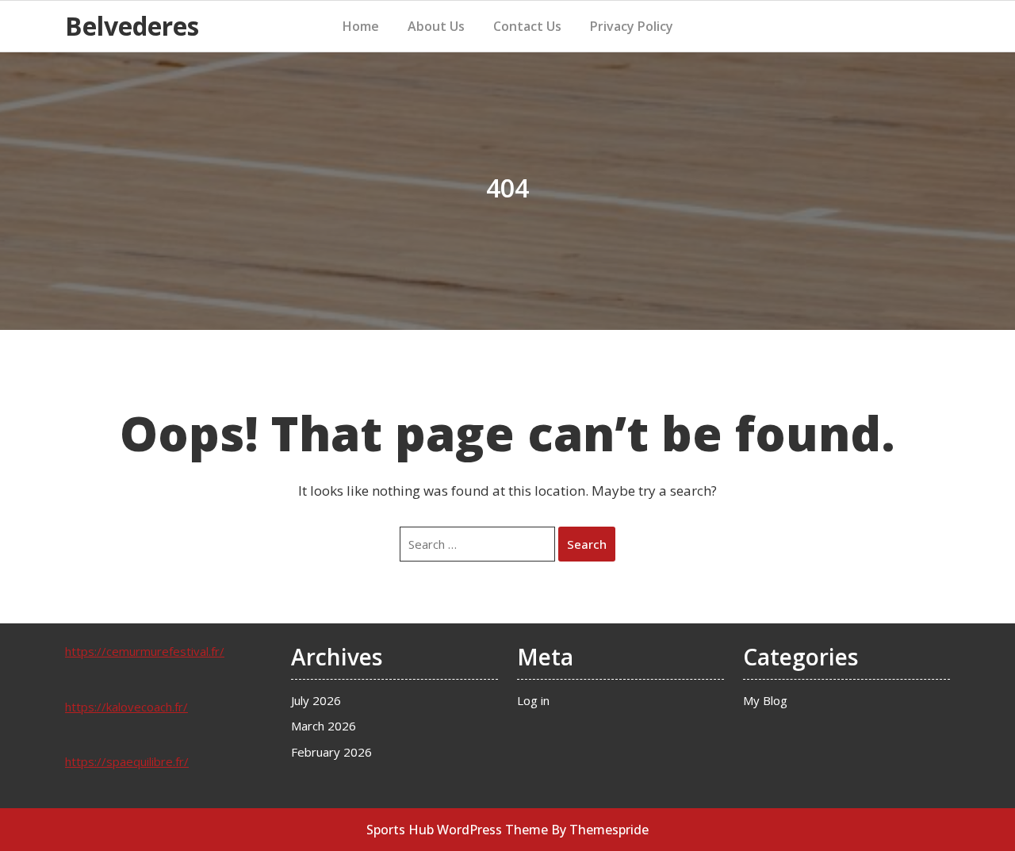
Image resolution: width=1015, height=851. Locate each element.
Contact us (527, 26)
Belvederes (132, 26)
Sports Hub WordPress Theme (457, 829)
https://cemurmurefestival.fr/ (144, 651)
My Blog (765, 700)
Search (587, 544)
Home (361, 26)
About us (436, 26)
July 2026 (316, 700)
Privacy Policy (631, 26)
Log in (533, 700)
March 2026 (323, 726)
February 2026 (331, 752)
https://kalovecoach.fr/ (126, 707)
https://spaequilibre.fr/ (127, 761)
